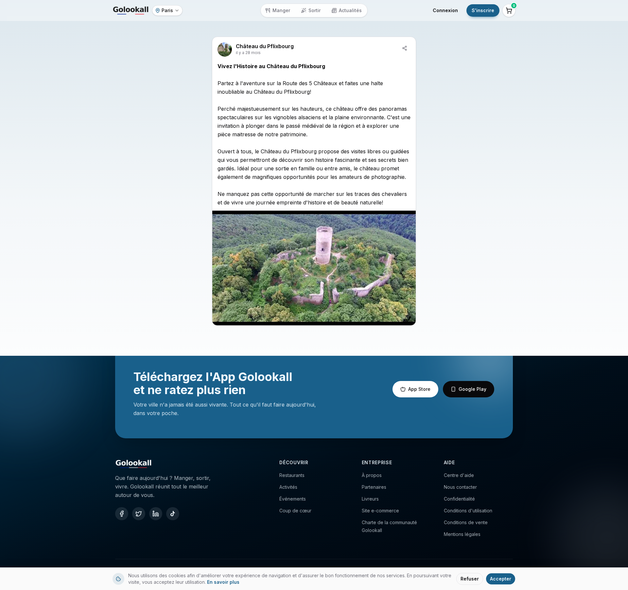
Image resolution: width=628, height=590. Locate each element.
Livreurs (370, 499)
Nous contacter (460, 487)
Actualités (350, 10)
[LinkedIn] (155, 513)
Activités (288, 487)
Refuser (470, 578)
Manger (281, 10)
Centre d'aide (459, 475)
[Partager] (404, 48)
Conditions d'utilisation (468, 510)
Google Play (472, 389)
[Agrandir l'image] (314, 268)
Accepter (500, 578)
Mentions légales (462, 534)
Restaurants (292, 475)
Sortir (314, 10)
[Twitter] (138, 513)
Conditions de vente (466, 522)
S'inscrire (483, 10)
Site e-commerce (380, 510)
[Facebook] (121, 513)
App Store (419, 389)
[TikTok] (172, 513)
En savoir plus (223, 582)
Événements (292, 499)
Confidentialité (459, 499)
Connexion (445, 10)
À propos (372, 475)
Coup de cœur (295, 510)
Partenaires (374, 487)
